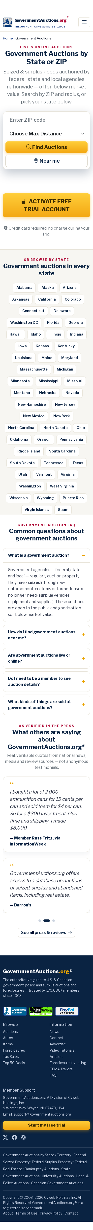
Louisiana (23, 358)
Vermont (44, 474)
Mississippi (48, 381)
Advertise (58, 1044)
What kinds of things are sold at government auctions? (39, 704)
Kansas (42, 346)
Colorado (73, 299)
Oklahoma (19, 439)
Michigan (65, 369)
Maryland (69, 358)
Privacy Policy (51, 1213)
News (54, 1031)
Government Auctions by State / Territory (37, 1155)
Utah (22, 474)
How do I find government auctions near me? (41, 635)
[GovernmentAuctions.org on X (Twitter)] (5, 1137)
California (47, 299)
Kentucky (66, 346)
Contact (56, 1038)
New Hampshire (32, 404)
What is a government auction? (38, 555)
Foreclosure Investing (68, 1063)
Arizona (70, 287)
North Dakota (55, 427)
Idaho (36, 334)
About (8, 1213)
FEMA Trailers (61, 1069)
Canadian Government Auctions (57, 1183)
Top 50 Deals (14, 1063)
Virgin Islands (37, 509)
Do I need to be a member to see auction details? (39, 681)
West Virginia (62, 486)
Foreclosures (14, 1050)
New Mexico (33, 416)
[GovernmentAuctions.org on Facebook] (14, 1137)
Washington (30, 486)
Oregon (44, 439)
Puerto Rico (73, 498)
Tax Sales (11, 1056)
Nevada (72, 393)
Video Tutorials (62, 1050)
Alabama (24, 287)
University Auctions (58, 1176)
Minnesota (20, 381)
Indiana (76, 334)
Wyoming (45, 498)
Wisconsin (18, 498)
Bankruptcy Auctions (42, 1169)
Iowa (22, 346)
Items (8, 1044)
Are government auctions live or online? (39, 658)
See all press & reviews (44, 932)
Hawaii (16, 334)
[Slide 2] (44, 920)
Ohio (81, 427)
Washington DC (24, 322)
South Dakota (22, 463)
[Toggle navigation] (84, 22)
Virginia (68, 474)
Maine (46, 358)
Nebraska (48, 393)
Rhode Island (28, 451)
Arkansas (20, 299)
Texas (77, 463)
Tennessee (53, 463)
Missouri (74, 381)
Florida (53, 322)
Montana (22, 393)
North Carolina (21, 427)
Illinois (55, 334)
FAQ (53, 1075)
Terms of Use (26, 1213)
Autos (8, 1038)
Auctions (10, 1031)
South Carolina (62, 451)
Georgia (75, 322)
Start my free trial (46, 1125)
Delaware (62, 311)
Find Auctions (49, 147)
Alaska (47, 287)
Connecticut (33, 311)
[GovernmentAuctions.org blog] (23, 1137)
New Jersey (65, 404)
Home (8, 38)
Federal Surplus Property (52, 1162)
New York (61, 416)
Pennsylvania (71, 439)
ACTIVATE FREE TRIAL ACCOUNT (48, 205)
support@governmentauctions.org (42, 1114)
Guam (63, 509)
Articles (56, 1056)
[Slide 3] (51, 920)
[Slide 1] (39, 920)
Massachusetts (34, 369)
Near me (49, 161)
